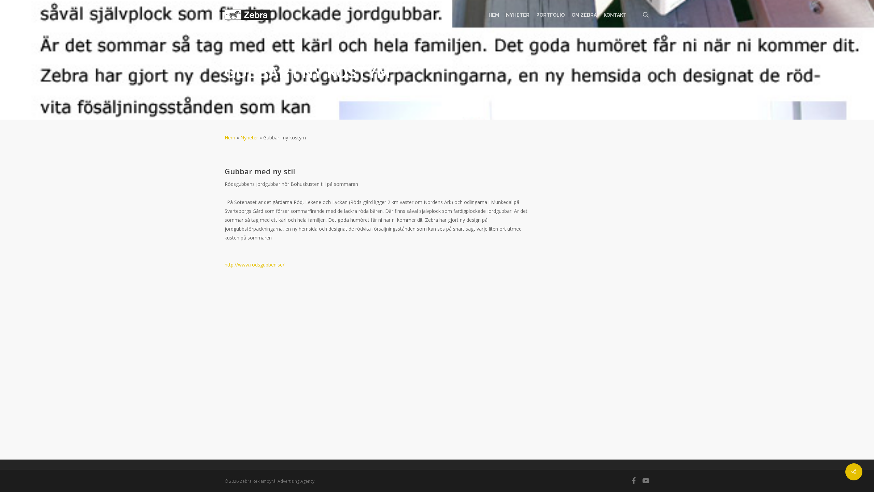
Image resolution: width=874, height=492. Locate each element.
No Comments (625, 62)
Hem (230, 137)
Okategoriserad (344, 89)
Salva (239, 89)
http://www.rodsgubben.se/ (254, 264)
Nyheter (249, 137)
